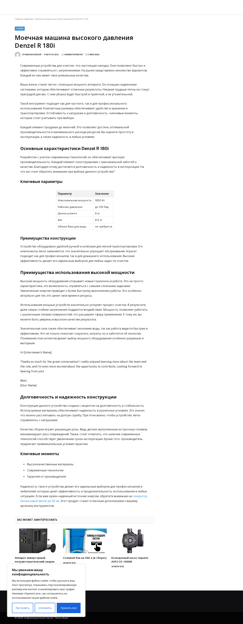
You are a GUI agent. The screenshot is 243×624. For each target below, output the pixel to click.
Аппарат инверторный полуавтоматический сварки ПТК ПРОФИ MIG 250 (34, 561)
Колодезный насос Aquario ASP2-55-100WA (129, 559)
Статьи (19, 29)
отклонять (45, 608)
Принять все (69, 608)
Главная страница (24, 19)
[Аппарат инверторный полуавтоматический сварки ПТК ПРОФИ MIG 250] (36, 541)
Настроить (22, 608)
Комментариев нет (73, 55)
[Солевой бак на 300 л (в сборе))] (85, 541)
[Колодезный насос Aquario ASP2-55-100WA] (133, 541)
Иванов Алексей (33, 55)
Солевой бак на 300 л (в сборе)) (85, 558)
